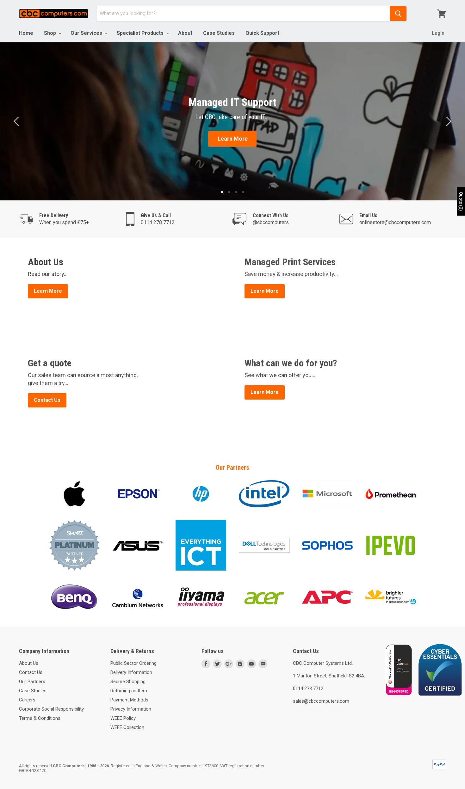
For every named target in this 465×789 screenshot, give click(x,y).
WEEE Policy (123, 718)
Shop (50, 33)
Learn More (233, 138)
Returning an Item (128, 691)
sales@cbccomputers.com (321, 701)
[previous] (17, 121)
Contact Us (30, 672)
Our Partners (32, 681)
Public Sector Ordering (133, 663)
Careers (27, 700)
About (185, 33)
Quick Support (262, 33)
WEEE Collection (127, 727)
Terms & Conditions (39, 718)
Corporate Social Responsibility (51, 709)
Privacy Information (130, 709)
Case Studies (219, 33)
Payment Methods (129, 700)
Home (26, 33)
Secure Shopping (128, 681)
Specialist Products (141, 33)
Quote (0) (460, 201)
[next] (447, 121)
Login (438, 33)
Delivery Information (131, 672)
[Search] (398, 13)
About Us (28, 663)
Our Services (87, 33)
